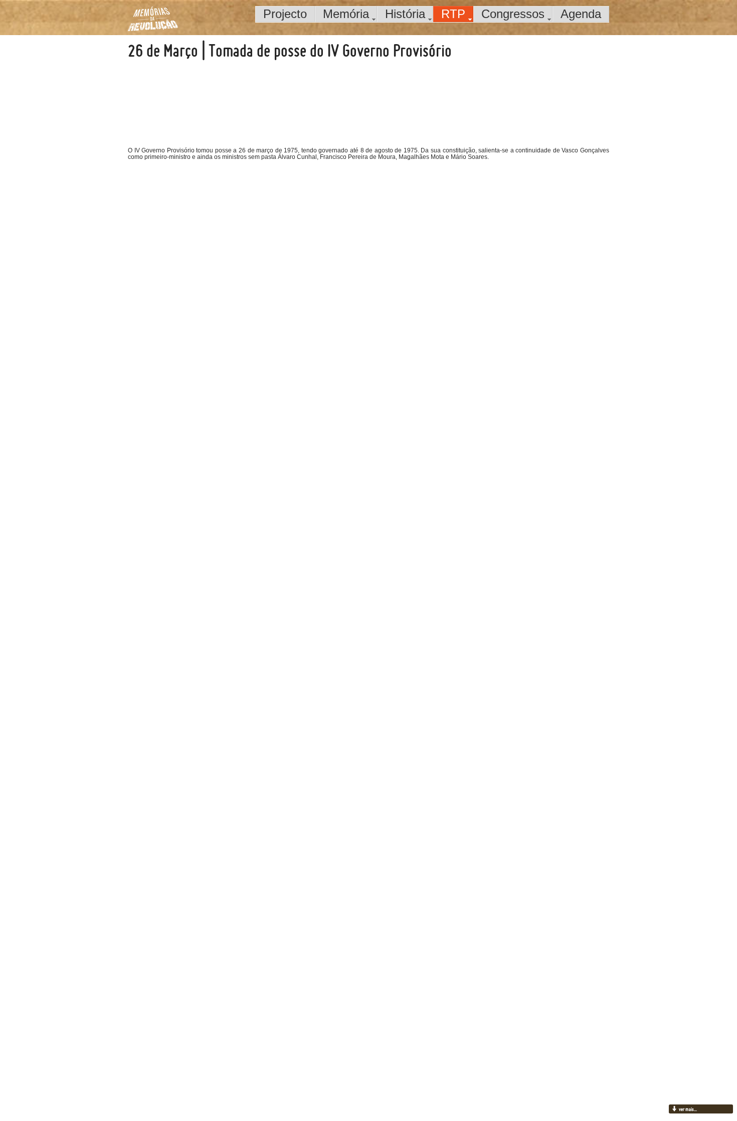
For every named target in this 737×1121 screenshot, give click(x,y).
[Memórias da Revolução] (153, 18)
